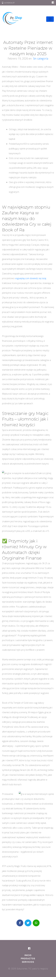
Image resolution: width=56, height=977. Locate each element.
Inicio (28, 955)
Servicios (28, 962)
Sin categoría (40, 58)
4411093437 (9, 3)
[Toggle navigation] (50, 19)
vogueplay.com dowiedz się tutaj (30, 278)
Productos (28, 958)
